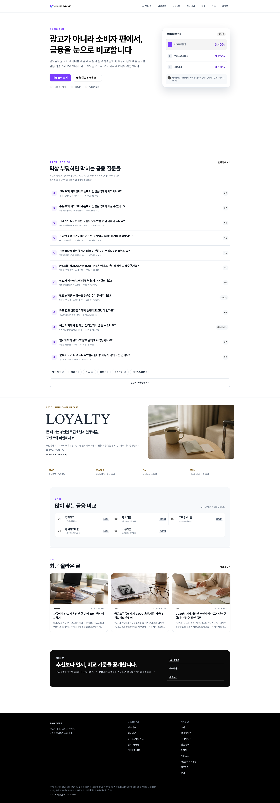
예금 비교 (132, 727)
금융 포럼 (162, 6)
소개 (183, 727)
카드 (214, 6)
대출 (203, 6)
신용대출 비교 (134, 750)
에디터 (184, 750)
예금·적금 (191, 6)
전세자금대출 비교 (136, 744)
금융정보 (176, 6)
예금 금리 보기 (60, 77)
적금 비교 (132, 733)
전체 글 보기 (225, 567)
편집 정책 (185, 744)
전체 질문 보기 (224, 162)
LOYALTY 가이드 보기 (56, 454)
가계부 (225, 6)
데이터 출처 (174, 668)
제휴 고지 (173, 677)
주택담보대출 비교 (136, 738)
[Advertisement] (140, 125)
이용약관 (185, 767)
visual (56, 723)
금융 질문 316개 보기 (87, 77)
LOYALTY (146, 6)
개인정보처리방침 (188, 761)
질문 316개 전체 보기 (140, 382)
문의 (183, 773)
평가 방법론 (174, 660)
